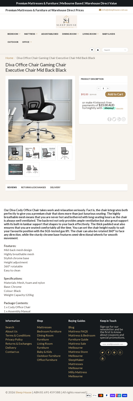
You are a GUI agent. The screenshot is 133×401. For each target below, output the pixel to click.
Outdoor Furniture (49, 355)
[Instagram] (120, 352)
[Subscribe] (124, 344)
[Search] (125, 50)
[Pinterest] (114, 352)
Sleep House (24, 392)
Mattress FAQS (78, 331)
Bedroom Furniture (49, 331)
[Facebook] (108, 352)
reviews (12, 187)
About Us (11, 331)
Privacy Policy (14, 339)
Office (25, 42)
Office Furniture (47, 360)
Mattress (29, 34)
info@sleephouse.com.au (115, 9)
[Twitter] (102, 352)
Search (9, 327)
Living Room (89, 34)
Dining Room (69, 34)
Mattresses (44, 327)
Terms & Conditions (17, 335)
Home (9, 58)
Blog (71, 327)
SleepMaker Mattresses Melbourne (76, 364)
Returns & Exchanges (33, 187)
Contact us (12, 351)
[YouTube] (102, 358)
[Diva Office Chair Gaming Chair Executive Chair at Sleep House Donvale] (40, 111)
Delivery (55, 187)
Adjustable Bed (49, 34)
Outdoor (13, 42)
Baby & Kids (108, 34)
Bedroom (13, 34)
